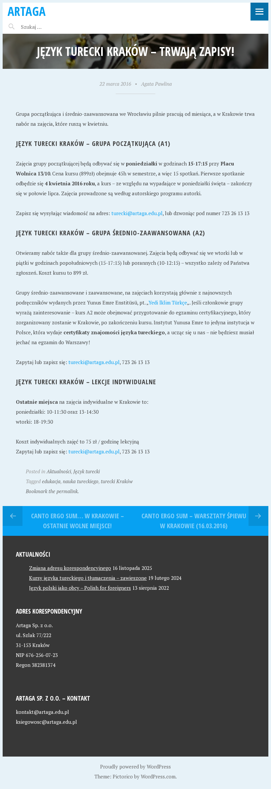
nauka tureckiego (80, 481)
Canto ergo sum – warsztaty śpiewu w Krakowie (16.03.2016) (193, 520)
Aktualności (59, 471)
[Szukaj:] (48, 27)
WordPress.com (158, 776)
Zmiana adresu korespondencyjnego (70, 568)
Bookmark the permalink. (52, 491)
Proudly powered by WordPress (135, 766)
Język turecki (86, 471)
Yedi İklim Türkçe (167, 302)
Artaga (27, 11)
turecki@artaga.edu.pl (137, 213)
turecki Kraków (117, 481)
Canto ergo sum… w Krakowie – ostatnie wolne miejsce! (77, 520)
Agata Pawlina (156, 83)
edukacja (51, 481)
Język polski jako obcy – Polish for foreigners (80, 587)
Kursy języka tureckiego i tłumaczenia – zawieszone (88, 578)
